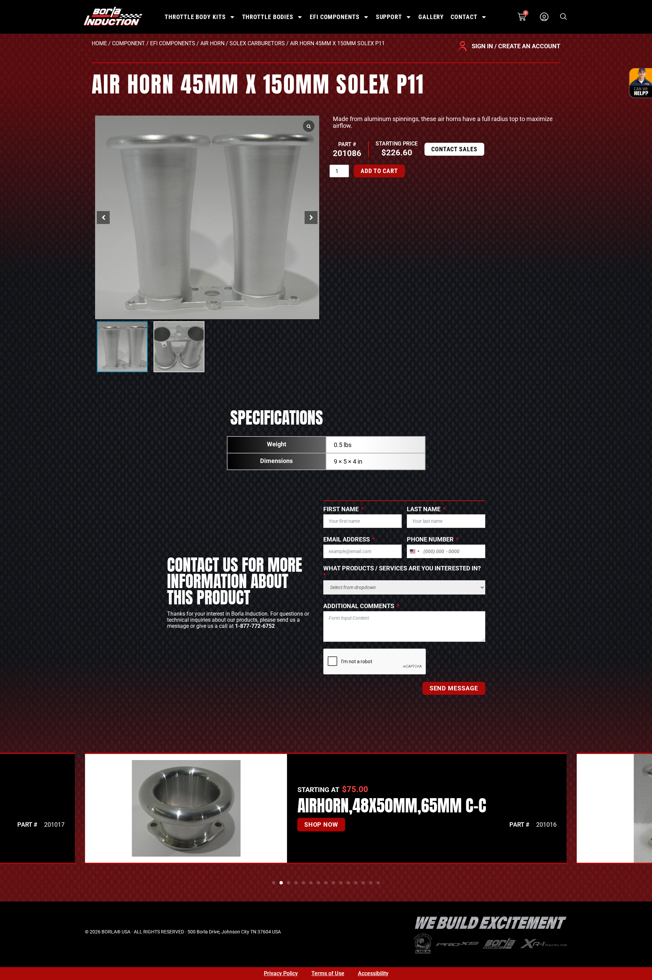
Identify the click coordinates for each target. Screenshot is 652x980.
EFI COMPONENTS (335, 16)
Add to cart (379, 170)
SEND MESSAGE (454, 688)
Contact (464, 16)
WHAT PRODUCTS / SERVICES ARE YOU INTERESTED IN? (402, 568)
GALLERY (431, 16)
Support (389, 16)
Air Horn (212, 43)
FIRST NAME (341, 509)
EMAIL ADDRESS (346, 539)
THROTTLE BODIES (268, 16)
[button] (563, 17)
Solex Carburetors (257, 43)
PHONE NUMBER (430, 539)
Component (128, 43)
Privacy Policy (281, 973)
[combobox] (414, 551)
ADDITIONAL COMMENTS (358, 606)
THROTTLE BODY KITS (195, 16)
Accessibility (373, 973)
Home (99, 43)
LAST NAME (423, 509)
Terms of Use (327, 973)
